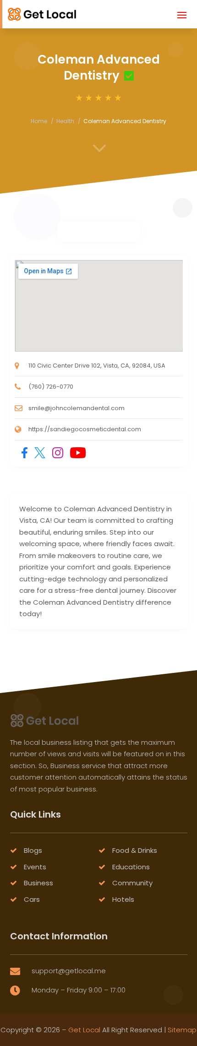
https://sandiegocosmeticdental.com (84, 429)
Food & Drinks (134, 850)
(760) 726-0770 (50, 386)
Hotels (123, 899)
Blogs (33, 850)
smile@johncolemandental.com (76, 408)
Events (35, 867)
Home (39, 121)
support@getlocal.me (69, 971)
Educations (131, 867)
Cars (32, 899)
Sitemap (182, 1030)
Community (132, 883)
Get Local (84, 1030)
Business (38, 883)
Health (65, 121)
